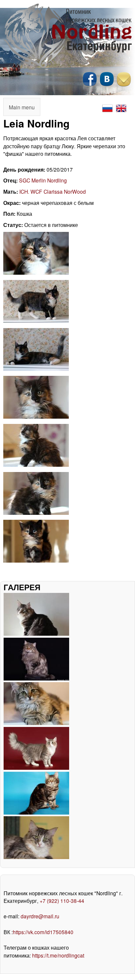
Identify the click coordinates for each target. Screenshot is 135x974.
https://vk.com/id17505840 (43, 931)
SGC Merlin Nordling (43, 180)
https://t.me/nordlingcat (58, 955)
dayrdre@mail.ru (40, 916)
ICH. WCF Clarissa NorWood (52, 191)
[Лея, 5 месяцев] (36, 272)
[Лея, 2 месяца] (36, 416)
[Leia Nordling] (36, 560)
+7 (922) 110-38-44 (62, 900)
